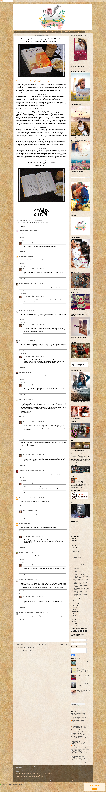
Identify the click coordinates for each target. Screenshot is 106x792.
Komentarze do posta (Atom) (27, 647)
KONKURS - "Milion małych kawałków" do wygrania (83, 661)
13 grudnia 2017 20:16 (38, 356)
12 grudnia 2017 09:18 (33, 230)
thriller (42, 776)
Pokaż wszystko (87, 762)
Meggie (21, 552)
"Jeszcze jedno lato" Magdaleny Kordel (80, 727)
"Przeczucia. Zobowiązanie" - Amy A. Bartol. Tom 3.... (81, 556)
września (75, 602)
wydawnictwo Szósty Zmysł (42, 222)
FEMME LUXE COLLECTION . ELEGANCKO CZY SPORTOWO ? (79, 743)
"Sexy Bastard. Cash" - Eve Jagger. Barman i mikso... (81, 571)
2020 (73, 543)
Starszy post (63, 644)
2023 (73, 538)
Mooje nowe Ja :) (76, 745)
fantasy (22, 776)
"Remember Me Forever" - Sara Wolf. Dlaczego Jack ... (81, 577)
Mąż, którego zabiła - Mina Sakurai (79, 724)
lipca (74, 605)
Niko (20, 372)
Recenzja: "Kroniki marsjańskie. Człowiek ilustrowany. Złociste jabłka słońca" (79, 753)
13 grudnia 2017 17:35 (28, 552)
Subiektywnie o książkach (78, 713)
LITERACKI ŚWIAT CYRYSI (78, 726)
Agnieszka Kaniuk (23, 230)
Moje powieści (56, 32)
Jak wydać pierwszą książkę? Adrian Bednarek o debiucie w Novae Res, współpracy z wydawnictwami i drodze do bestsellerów (80, 716)
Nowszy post (20, 644)
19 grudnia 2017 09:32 (44, 612)
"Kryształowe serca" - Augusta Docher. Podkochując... (80, 574)
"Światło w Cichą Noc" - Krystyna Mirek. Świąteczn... (80, 592)
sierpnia (75, 603)
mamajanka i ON (76, 729)
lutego (75, 615)
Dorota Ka (21, 340)
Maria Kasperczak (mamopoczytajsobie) (29, 612)
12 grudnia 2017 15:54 (27, 399)
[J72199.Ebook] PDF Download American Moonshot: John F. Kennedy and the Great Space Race (80, 760)
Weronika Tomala (27, 242)
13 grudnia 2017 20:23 (38, 483)
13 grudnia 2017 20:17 (38, 384)
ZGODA (94, 789)
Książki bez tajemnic (25, 412)
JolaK (20, 523)
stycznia (75, 617)
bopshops (55, 780)
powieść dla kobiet (27, 222)
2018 (73, 547)
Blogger (72, 780)
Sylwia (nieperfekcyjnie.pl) (25, 283)
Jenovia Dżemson (76, 741)
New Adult (44, 775)
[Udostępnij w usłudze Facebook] (40, 220)
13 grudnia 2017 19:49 (32, 510)
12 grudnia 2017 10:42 (27, 256)
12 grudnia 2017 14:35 (27, 372)
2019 (73, 545)
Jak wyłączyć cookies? (94, 786)
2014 (73, 623)
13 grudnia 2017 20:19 (38, 421)
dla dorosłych (37, 775)
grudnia (75, 551)
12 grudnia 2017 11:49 (37, 283)
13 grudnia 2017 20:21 (38, 536)
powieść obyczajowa (28, 775)
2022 (73, 540)
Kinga (20, 399)
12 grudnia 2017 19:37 (40, 470)
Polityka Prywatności (94, 785)
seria (44, 773)
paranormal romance (33, 776)
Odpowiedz (21, 237)
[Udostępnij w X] (38, 220)
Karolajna (21, 310)
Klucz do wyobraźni (77, 733)
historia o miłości (22, 773)
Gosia (20, 256)
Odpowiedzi (23, 240)
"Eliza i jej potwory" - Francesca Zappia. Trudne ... (80, 583)
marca (75, 613)
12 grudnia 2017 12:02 (29, 310)
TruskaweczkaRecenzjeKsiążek (26, 470)
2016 (73, 619)
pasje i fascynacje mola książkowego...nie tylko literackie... (78, 722)
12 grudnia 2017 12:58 (29, 340)
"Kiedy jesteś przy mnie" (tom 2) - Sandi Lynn (83, 691)
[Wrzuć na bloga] (37, 220)
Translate (81, 706)
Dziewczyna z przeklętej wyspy (78, 734)
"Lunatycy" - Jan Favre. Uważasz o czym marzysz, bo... (81, 561)
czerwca (75, 607)
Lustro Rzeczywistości (77, 736)
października (76, 600)
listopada (75, 598)
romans (33, 222)
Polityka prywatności (78, 32)
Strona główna (20, 32)
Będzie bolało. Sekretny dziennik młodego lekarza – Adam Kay (79, 738)
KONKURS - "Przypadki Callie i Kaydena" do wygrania (83, 676)
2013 (73, 625)
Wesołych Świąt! (77, 559)
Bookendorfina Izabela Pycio (26, 497)
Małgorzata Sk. (22, 579)
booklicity (21, 439)
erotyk (21, 222)
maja (74, 609)
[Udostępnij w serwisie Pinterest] (41, 220)
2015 (73, 621)
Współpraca (46, 32)
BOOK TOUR (66, 32)
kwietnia (75, 611)
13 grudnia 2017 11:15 (27, 523)
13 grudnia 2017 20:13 (38, 296)
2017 (73, 549)
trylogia (39, 776)
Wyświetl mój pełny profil (76, 487)
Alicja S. (25, 510)
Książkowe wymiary (77, 750)
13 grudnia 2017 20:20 (38, 454)
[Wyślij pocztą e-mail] (35, 220)
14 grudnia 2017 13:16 (32, 579)
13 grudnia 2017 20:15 (38, 324)
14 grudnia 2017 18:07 (38, 596)
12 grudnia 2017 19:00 (29, 439)
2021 (73, 542)
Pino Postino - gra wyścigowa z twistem (80, 731)
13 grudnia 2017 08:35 (39, 497)
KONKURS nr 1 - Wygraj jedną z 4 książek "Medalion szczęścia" (83, 684)
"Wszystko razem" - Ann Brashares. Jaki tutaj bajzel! (81, 595)
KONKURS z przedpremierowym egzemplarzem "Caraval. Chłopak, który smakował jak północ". (83, 670)
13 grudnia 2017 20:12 (38, 268)
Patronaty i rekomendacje (33, 32)
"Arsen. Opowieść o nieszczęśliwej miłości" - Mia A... (81, 580)
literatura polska (36, 773)
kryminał (26, 776)
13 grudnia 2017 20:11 (38, 242)
